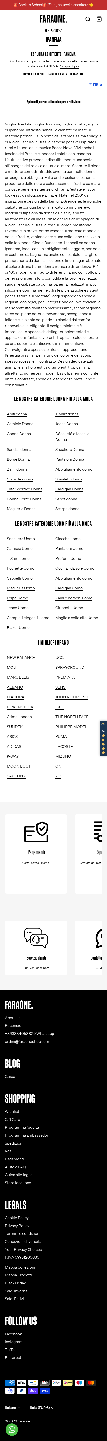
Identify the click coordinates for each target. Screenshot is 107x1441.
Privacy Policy (17, 1225)
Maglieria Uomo (21, 587)
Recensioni (15, 1025)
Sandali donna (19, 449)
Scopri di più (69, 66)
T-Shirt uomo (18, 558)
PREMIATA (65, 677)
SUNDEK (15, 726)
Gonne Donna (19, 433)
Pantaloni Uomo (69, 548)
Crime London (19, 716)
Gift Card (12, 1119)
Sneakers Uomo (21, 538)
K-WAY (13, 756)
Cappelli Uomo (20, 578)
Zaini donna (17, 469)
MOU (11, 667)
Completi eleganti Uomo (28, 617)
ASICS (12, 736)
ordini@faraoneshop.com (27, 1041)
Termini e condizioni (22, 1233)
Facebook (13, 1333)
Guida (10, 1076)
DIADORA (15, 696)
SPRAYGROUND (69, 667)
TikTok (11, 1349)
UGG (59, 657)
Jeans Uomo (18, 607)
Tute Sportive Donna (24, 488)
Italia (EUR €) (40, 1408)
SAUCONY (16, 775)
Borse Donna (18, 459)
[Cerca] (87, 19)
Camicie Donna (20, 423)
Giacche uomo (68, 538)
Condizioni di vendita (23, 1241)
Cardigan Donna (69, 488)
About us (13, 1017)
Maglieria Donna (21, 508)
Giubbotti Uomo (69, 607)
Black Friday (15, 1282)
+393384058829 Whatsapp (29, 1033)
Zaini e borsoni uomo (73, 597)
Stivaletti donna (68, 479)
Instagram (14, 1341)
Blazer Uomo (18, 627)
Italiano (10, 1408)
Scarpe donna (67, 508)
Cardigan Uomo (69, 587)
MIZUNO (63, 756)
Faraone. (24, 1421)
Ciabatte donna (20, 479)
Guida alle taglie (19, 1174)
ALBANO (15, 687)
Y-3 (58, 775)
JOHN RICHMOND (71, 696)
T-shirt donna (67, 413)
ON (58, 766)
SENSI (60, 687)
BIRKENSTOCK (20, 706)
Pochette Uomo (20, 568)
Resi (9, 1151)
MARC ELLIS (18, 677)
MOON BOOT (19, 766)
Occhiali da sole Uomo (74, 568)
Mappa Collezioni (20, 1267)
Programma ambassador (26, 1135)
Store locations (18, 1182)
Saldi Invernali (17, 1290)
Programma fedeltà (22, 1127)
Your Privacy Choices (23, 1249)
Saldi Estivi (14, 1298)
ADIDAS (14, 746)
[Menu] (7, 19)
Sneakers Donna (69, 449)
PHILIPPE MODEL (71, 726)
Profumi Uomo (68, 558)
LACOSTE (64, 746)
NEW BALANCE (21, 657)
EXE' (59, 706)
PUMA (61, 736)
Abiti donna (17, 413)
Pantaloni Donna (69, 459)
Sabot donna (66, 498)
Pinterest (13, 1357)
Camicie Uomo (20, 548)
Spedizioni (14, 1143)
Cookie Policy (17, 1217)
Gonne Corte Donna (24, 498)
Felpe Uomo (17, 597)
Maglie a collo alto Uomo (76, 617)
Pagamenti (14, 1158)
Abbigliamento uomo (73, 469)
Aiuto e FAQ (15, 1166)
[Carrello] (99, 19)
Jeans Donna (66, 423)
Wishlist (12, 1111)
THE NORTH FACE (72, 716)
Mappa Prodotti (18, 1275)
